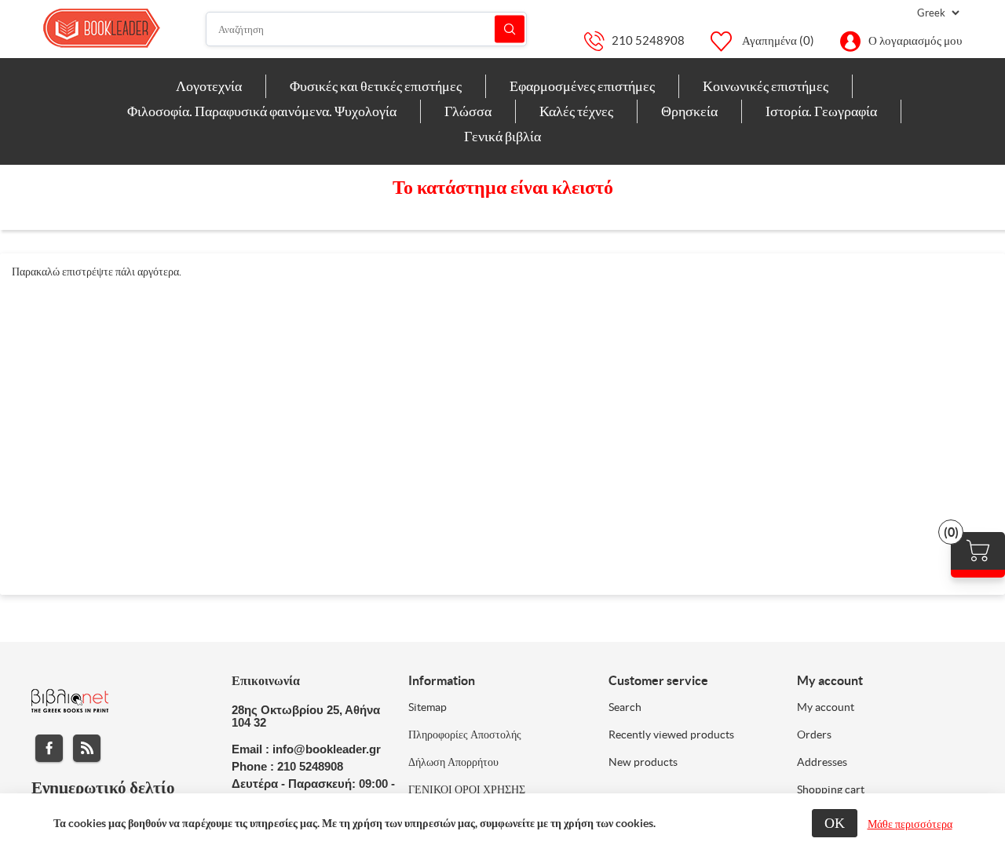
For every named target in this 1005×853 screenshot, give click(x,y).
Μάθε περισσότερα (910, 824)
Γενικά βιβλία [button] (502, 136)
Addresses (822, 762)
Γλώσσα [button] (468, 111)
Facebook (49, 748)
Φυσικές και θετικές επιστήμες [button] (376, 86)
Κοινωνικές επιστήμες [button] (765, 86)
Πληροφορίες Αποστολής (464, 734)
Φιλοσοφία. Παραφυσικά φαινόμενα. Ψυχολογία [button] (262, 111)
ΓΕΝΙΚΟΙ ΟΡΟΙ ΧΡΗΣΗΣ (466, 789)
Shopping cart (830, 789)
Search (624, 707)
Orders (814, 734)
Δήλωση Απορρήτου (453, 762)
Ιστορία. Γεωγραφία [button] (821, 111)
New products (643, 762)
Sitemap (427, 707)
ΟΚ (834, 823)
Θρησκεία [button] (689, 111)
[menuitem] (209, 86)
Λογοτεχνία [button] (209, 86)
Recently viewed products (671, 734)
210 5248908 (648, 40)
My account (825, 707)
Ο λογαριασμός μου (915, 40)
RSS (86, 748)
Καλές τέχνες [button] (576, 111)
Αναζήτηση (509, 29)
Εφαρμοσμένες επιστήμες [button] (582, 86)
